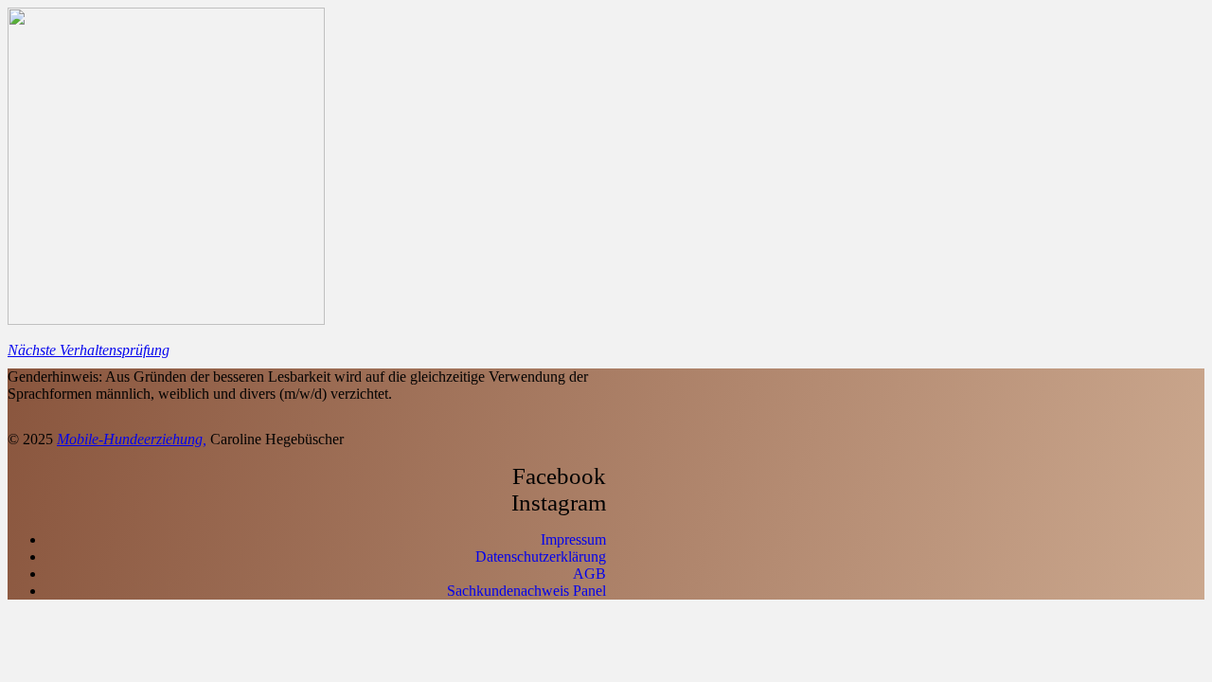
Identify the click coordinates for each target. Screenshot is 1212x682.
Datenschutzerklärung (540, 556)
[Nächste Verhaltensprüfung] (166, 320)
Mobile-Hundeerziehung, (131, 439)
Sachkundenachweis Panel (526, 591)
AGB (589, 573)
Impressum (573, 539)
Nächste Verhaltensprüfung (88, 350)
